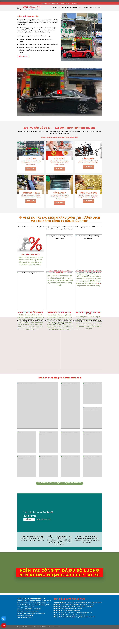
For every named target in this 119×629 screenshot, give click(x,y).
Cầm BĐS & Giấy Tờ (76, 7)
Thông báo (74, 3)
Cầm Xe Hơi (65, 7)
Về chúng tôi (56, 7)
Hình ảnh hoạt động (53, 3)
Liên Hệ (100, 7)
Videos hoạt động (65, 3)
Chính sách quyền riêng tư (25, 617)
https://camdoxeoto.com (31, 611)
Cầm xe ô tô (24, 161)
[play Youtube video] (59, 92)
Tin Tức (86, 7)
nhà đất (55, 161)
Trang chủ (44, 3)
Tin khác (92, 7)
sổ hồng (57, 164)
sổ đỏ (66, 163)
